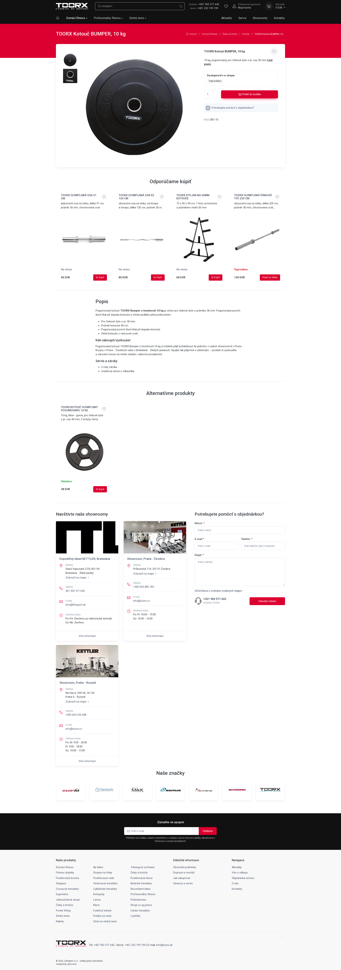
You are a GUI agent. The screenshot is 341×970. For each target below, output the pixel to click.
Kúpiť (101, 277)
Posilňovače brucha (67, 878)
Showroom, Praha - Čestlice (146, 559)
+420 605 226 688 (76, 714)
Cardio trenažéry (140, 910)
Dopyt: (199, 555)
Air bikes (98, 867)
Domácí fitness (75, 18)
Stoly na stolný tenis (105, 921)
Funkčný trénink (102, 910)
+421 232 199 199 (207, 8)
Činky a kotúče (229, 34)
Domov (193, 34)
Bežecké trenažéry (141, 883)
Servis (242, 18)
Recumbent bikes (141, 888)
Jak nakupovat (181, 878)
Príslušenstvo (138, 899)
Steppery (61, 883)
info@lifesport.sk (76, 604)
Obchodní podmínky (184, 867)
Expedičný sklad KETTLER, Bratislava (84, 559)
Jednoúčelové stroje (68, 899)
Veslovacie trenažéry (105, 883)
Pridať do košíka (251, 94)
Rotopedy (98, 894)
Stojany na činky (102, 872)
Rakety (60, 921)
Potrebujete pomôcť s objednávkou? (233, 107)
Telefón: (246, 539)
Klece (96, 905)
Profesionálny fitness (107, 18)
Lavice (97, 899)
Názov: (200, 523)
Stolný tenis (136, 18)
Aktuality (226, 18)
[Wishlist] (226, 6)
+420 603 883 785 (143, 586)
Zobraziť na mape (76, 577)
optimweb (71, 964)
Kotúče (246, 34)
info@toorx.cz (141, 600)
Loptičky (135, 915)
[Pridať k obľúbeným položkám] (274, 51)
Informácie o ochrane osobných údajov (218, 590)
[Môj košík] (269, 6)
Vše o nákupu (240, 872)
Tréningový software (143, 867)
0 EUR (280, 6)
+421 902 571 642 (204, 4)
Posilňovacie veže (103, 878)
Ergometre (62, 894)
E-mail (199, 539)
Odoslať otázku (267, 601)
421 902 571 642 (75, 590)
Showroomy (260, 18)
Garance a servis (183, 883)
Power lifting (63, 910)
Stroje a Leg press (141, 905)
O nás (235, 883)
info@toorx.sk (164, 945)
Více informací (87, 636)
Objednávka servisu (243, 878)
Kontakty (279, 18)
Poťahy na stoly (102, 915)
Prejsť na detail (269, 277)
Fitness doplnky (65, 872)
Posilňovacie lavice (142, 878)
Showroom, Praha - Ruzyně (77, 682)
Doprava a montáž (183, 872)
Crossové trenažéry (67, 888)
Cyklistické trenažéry (105, 888)
